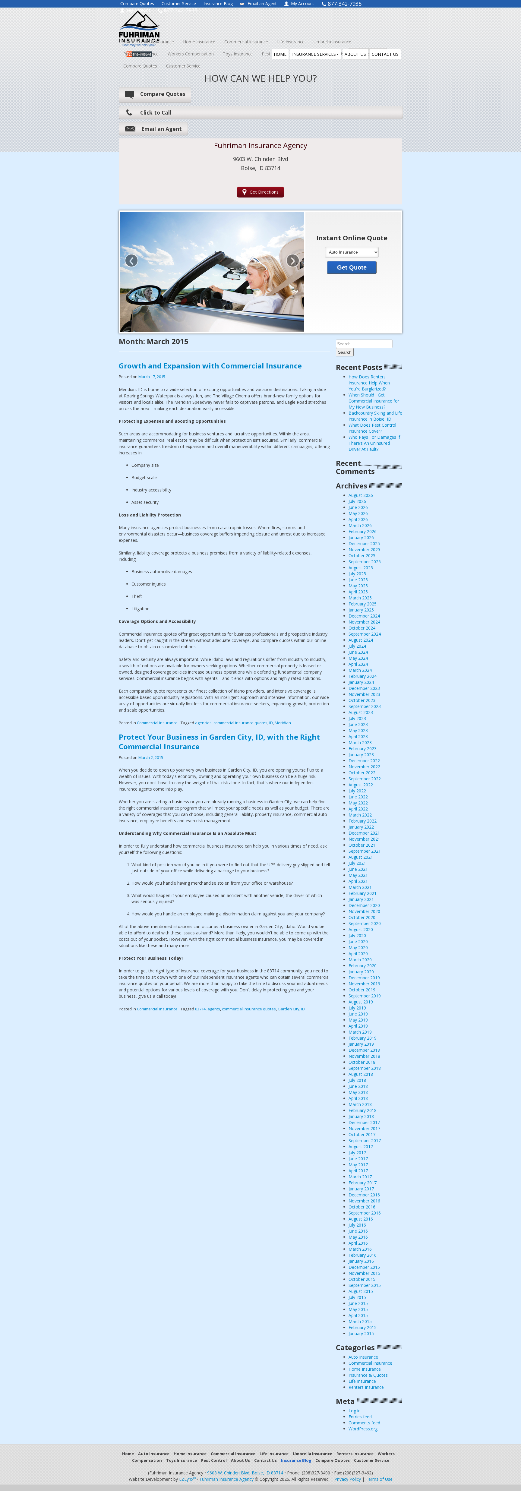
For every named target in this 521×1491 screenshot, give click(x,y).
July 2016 (357, 1225)
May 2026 (358, 513)
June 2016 (358, 1231)
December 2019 (364, 978)
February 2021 (363, 893)
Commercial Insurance (246, 42)
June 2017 (358, 1158)
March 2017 (360, 1177)
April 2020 (358, 953)
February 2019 (363, 1038)
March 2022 (360, 815)
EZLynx (187, 1479)
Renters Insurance (141, 54)
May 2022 (358, 803)
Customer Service (179, 3)
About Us (240, 1460)
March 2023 (360, 742)
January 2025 (361, 610)
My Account (302, 3)
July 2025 (357, 573)
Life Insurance (291, 42)
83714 (200, 1009)
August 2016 (361, 1219)
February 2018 (363, 1110)
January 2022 (361, 827)
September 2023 (365, 706)
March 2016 (360, 1249)
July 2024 (357, 646)
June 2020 (358, 941)
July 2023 (357, 718)
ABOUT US (355, 54)
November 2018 (364, 1056)
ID (271, 722)
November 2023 (364, 694)
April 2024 (358, 664)
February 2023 (363, 748)
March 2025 (360, 598)
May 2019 (358, 1020)
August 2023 (361, 712)
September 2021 (365, 851)
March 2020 (360, 959)
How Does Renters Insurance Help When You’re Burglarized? (369, 383)
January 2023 (361, 754)
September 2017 (365, 1140)
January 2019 (361, 1044)
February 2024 (363, 676)
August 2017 (361, 1146)
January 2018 (361, 1116)
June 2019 (358, 1014)
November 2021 (364, 839)
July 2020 (357, 935)
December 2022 (364, 760)
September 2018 (365, 1068)
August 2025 (361, 567)
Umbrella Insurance (332, 42)
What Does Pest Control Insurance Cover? (372, 428)
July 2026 (357, 501)
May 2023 (358, 730)
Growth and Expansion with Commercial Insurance (210, 366)
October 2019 (362, 990)
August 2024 (361, 640)
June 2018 (358, 1086)
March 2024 (360, 670)
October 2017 (362, 1134)
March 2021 (360, 887)
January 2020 (361, 972)
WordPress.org (363, 1429)
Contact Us (265, 1460)
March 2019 (360, 1032)
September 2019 (365, 996)
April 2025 (358, 592)
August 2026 (361, 495)
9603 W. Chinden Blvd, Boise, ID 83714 (245, 1473)
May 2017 (358, 1164)
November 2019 (364, 984)
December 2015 (364, 1267)
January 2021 (361, 899)
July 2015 (357, 1297)
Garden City (288, 1009)
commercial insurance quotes (240, 722)
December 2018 (364, 1050)
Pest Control (214, 1460)
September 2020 (365, 923)
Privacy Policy (347, 1479)
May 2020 (358, 947)
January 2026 (361, 537)
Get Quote (352, 267)
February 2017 (363, 1183)
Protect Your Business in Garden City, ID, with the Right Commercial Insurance (219, 741)
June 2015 (358, 1303)
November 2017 (364, 1128)
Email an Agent (262, 3)
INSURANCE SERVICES (314, 54)
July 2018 (357, 1080)
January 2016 (361, 1261)
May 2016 (358, 1237)
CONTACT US (385, 54)
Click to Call (155, 112)
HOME (280, 54)
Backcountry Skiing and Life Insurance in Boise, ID (375, 416)
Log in (355, 1411)
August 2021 (361, 857)
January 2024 (361, 682)
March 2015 (360, 1321)
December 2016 (364, 1195)
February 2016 (363, 1255)
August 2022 (361, 785)
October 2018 (362, 1062)
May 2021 (358, 875)
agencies (203, 722)
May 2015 (358, 1309)
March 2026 (360, 525)
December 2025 (364, 543)
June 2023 (358, 724)
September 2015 (365, 1285)
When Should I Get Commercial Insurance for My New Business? (374, 401)
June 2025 (358, 580)
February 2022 (363, 821)
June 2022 (358, 797)
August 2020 (361, 929)
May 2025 (358, 586)
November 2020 (364, 911)
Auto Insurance (159, 42)
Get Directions (264, 192)
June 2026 (358, 507)
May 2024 (358, 658)
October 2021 (362, 845)
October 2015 (362, 1279)
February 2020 (363, 965)
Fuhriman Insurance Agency (227, 1479)
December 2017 (364, 1122)
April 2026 (358, 519)
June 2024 (358, 652)
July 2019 (357, 1008)
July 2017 (357, 1152)
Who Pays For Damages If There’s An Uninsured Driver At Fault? (374, 443)
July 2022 (357, 791)
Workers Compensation (191, 54)
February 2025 (363, 604)
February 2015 (363, 1327)
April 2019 (358, 1026)
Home (129, 42)
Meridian (283, 722)
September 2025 (365, 561)
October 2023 (362, 700)
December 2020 (364, 905)
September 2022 (365, 779)
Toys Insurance (238, 54)
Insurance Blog (218, 3)
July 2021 (357, 863)
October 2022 (362, 773)
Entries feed (360, 1417)
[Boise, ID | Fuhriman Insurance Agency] (173, 23)
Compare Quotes (137, 3)
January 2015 (361, 1333)
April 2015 (358, 1315)
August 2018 (361, 1074)
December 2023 (364, 688)
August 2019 (361, 1002)
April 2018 (358, 1098)
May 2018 (358, 1092)
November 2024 (364, 622)
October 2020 (362, 917)
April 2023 (358, 736)
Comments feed (364, 1423)
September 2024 (365, 634)
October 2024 (362, 628)
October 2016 (362, 1207)
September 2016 (365, 1213)
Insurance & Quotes (368, 1375)
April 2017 (358, 1171)
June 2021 (358, 869)
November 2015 (364, 1273)
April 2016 (358, 1243)
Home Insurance (199, 42)
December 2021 (364, 833)
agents (213, 1009)
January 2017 (361, 1189)
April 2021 (358, 881)
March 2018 (360, 1104)
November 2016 (364, 1201)
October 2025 (362, 555)
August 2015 (361, 1291)
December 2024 (364, 616)
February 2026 (363, 531)
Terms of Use (379, 1479)
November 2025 (364, 549)
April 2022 (358, 809)
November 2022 (364, 766)
